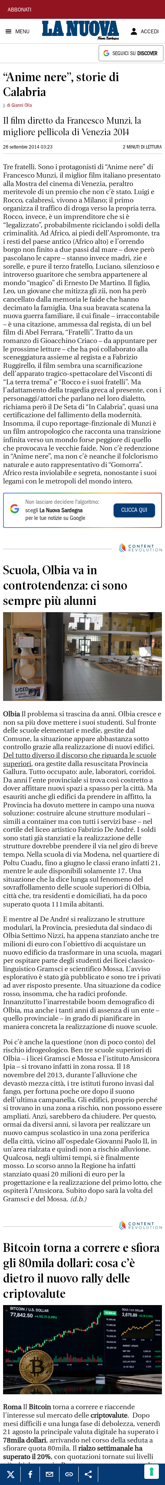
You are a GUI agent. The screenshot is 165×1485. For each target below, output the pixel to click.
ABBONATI (19, 10)
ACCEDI (150, 32)
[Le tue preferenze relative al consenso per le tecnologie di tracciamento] (151, 1471)
